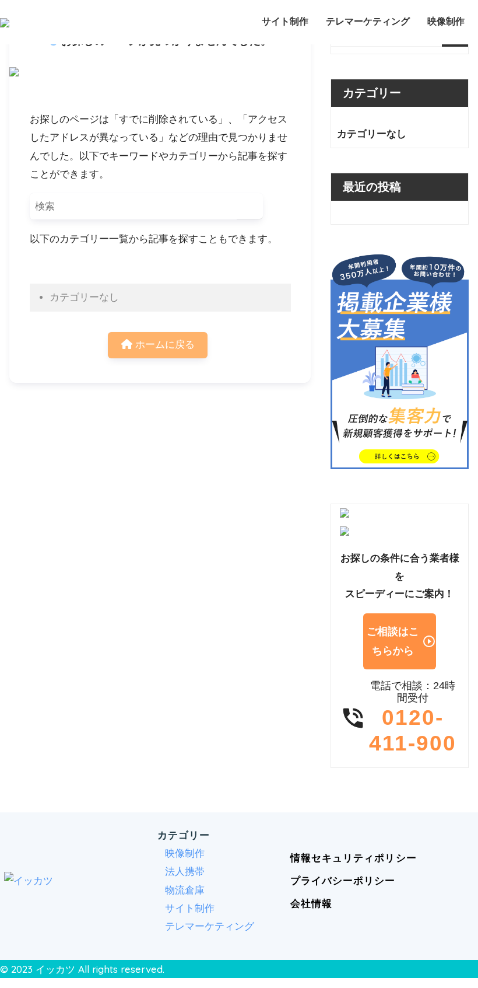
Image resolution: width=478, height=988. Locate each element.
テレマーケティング (368, 21)
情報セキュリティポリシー (353, 858)
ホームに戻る (163, 344)
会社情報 (311, 903)
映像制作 (446, 21)
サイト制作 (285, 21)
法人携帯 (185, 871)
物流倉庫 (185, 890)
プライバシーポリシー (342, 880)
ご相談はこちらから (401, 641)
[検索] (250, 206)
